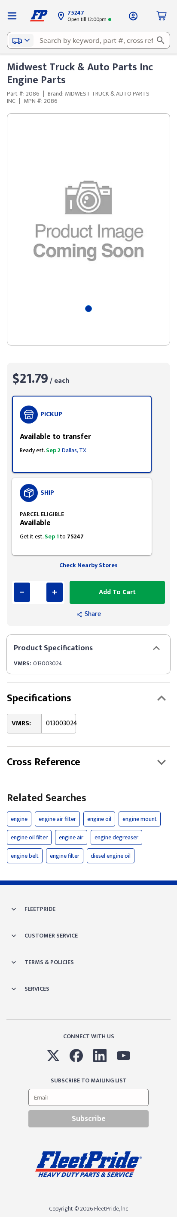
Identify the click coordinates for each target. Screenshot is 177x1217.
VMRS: (22, 663)
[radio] (82, 434)
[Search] (161, 40)
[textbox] (88, 40)
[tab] (88, 308)
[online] (174, 1216)
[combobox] (88, 40)
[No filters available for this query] (12, 16)
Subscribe (89, 1118)
